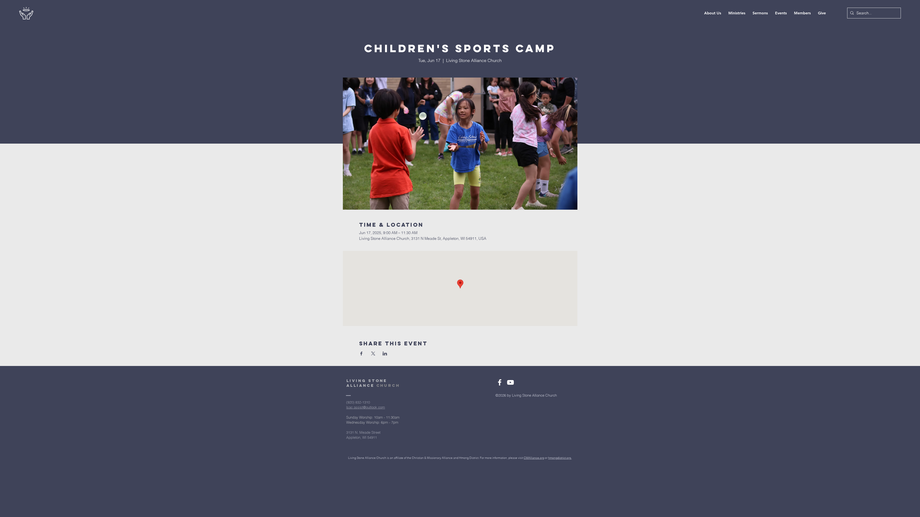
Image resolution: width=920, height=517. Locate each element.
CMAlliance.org (534, 458)
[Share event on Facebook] (361, 353)
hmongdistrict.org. (560, 458)
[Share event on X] (373, 353)
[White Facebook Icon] (499, 382)
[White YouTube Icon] (510, 382)
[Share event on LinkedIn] (385, 353)
